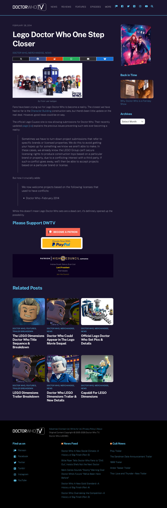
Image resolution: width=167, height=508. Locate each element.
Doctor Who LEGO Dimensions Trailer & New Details (62, 396)
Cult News (118, 443)
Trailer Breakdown (23, 331)
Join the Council (63, 274)
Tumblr (21, 468)
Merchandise (36, 53)
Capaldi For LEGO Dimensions (94, 394)
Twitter (21, 462)
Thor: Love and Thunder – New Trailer (128, 473)
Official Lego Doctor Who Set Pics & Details (95, 339)
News (54, 6)
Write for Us (76, 429)
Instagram (22, 474)
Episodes (95, 6)
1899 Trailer (116, 462)
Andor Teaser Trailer (120, 468)
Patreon (21, 450)
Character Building (41, 110)
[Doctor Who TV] (29, 9)
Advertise (53, 429)
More (108, 6)
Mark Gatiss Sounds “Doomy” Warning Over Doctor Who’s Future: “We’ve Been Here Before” (83, 474)
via (31, 125)
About (99, 429)
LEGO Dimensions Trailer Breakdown (26, 394)
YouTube (22, 480)
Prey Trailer (116, 451)
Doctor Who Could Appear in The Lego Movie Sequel (60, 339)
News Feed (71, 443)
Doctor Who (20, 53)
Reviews (66, 6)
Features (80, 6)
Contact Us (64, 429)
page (25, 125)
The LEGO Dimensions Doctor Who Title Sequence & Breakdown (28, 341)
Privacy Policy (89, 429)
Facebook (22, 456)
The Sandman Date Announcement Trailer (131, 456)
